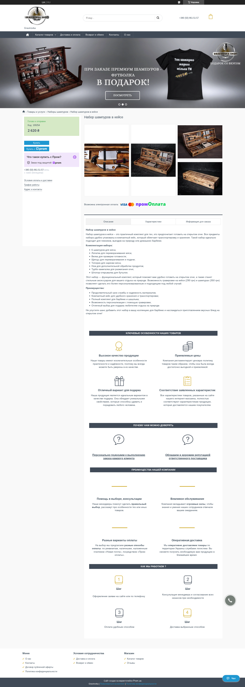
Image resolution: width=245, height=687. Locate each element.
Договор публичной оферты (39, 667)
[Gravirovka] (36, 15)
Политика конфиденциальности (41, 671)
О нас (127, 34)
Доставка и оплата (70, 34)
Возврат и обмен (95, 34)
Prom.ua (137, 681)
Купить (36, 143)
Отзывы (131, 663)
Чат (234, 678)
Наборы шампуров (58, 111)
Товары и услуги (36, 111)
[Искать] (158, 18)
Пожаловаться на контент (112, 684)
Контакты (114, 34)
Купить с (30, 149)
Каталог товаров (44, 34)
